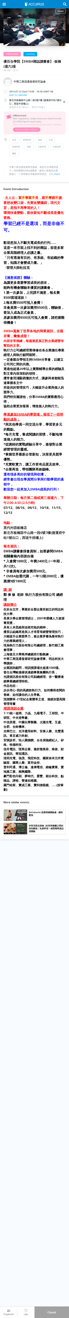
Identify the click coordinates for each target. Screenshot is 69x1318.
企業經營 (57, 146)
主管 (51, 139)
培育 (14, 139)
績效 (29, 146)
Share (60, 11)
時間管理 (27, 139)
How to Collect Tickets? (27, 129)
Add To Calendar (18, 95)
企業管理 (42, 146)
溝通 (40, 139)
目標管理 (16, 146)
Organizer (8, 1314)
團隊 (14, 153)
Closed (51, 1312)
